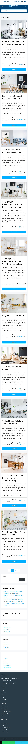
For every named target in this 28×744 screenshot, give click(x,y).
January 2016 (7, 631)
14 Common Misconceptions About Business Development (12, 204)
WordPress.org (7, 667)
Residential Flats (5, 715)
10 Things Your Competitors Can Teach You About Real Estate (12, 261)
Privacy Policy (5, 729)
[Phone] (21, 742)
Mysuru (3, 695)
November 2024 (7, 627)
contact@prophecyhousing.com (6, 3)
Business (21, 64)
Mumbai (3, 692)
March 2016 (6, 629)
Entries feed (6, 663)
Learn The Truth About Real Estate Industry (13, 599)
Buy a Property (5, 706)
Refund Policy (5, 732)
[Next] (18, 570)
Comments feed (7, 665)
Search (4, 576)
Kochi (3, 690)
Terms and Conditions (6, 727)
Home (3, 14)
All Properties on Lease (6, 711)
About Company (5, 723)
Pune (3, 697)
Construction (20, 119)
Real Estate (20, 172)
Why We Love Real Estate (13, 315)
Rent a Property (5, 709)
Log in (5, 660)
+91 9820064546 (6, 1)
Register (6, 658)
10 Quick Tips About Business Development (13, 601)
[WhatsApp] (8, 742)
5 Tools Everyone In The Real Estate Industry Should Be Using (12, 478)
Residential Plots (5, 713)
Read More (14, 69)
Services (3, 725)
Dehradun (4, 699)
